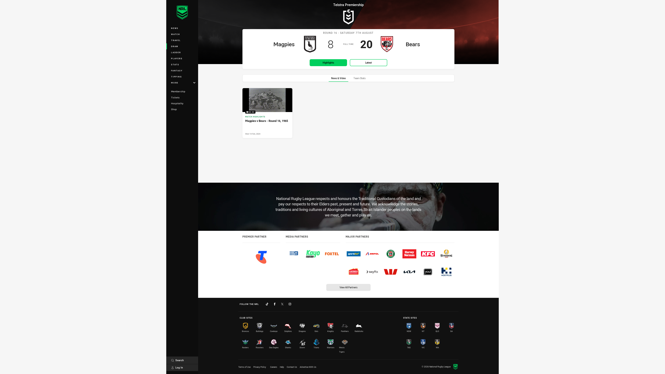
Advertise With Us (308, 367)
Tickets (175, 97)
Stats (175, 64)
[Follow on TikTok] (267, 304)
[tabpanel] (348, 113)
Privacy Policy (259, 367)
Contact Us (292, 367)
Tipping (176, 76)
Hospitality (177, 103)
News (174, 28)
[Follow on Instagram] (290, 304)
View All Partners (348, 287)
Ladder (176, 52)
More (174, 82)
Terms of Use (244, 367)
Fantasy (177, 70)
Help (282, 367)
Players (176, 58)
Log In (179, 367)
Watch (175, 34)
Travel (176, 40)
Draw (174, 46)
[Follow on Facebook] (274, 304)
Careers (273, 367)
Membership (178, 91)
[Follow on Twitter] (282, 304)
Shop (174, 109)
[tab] (338, 78)
